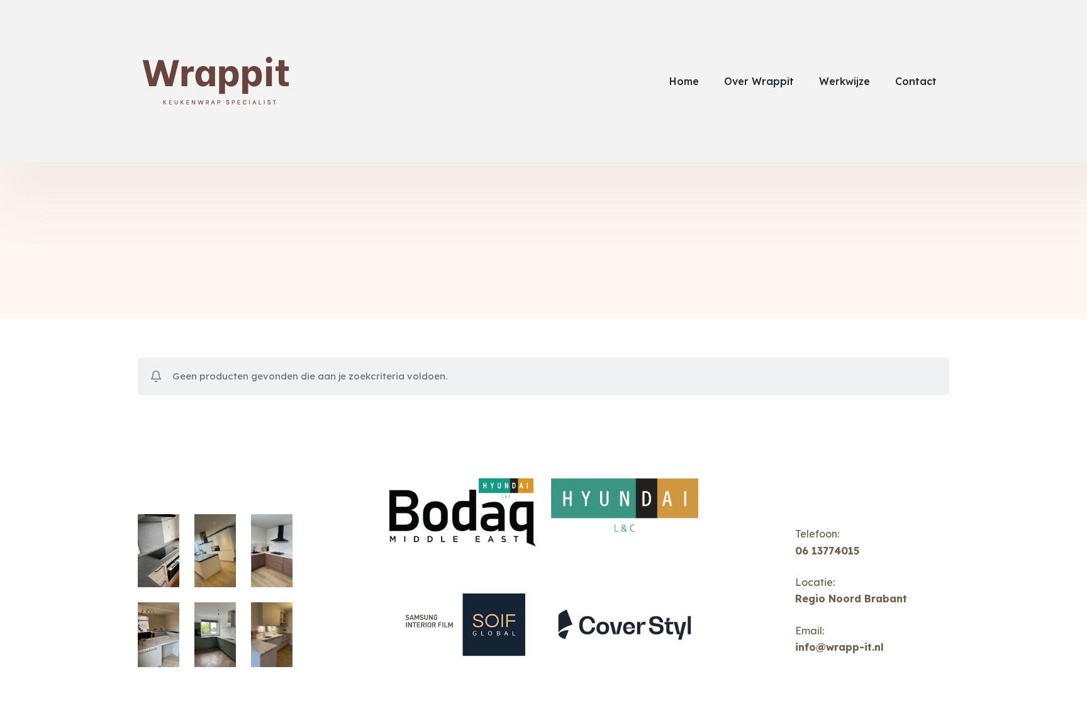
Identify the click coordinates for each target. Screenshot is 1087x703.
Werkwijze (844, 81)
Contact (916, 81)
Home (684, 81)
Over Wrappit (759, 81)
